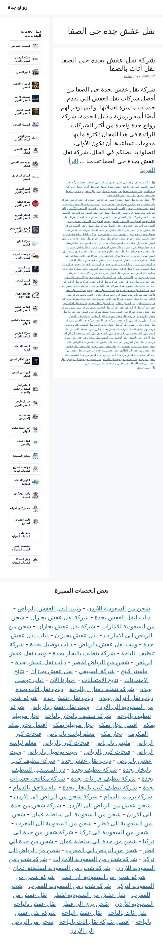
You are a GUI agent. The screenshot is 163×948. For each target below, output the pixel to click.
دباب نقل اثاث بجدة (39, 688)
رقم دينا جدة (123, 255)
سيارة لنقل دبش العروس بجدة (100, 268)
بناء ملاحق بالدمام (35, 787)
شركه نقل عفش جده (114, 324)
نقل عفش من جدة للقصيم (86, 354)
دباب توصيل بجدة (51, 644)
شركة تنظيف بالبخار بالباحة (78, 715)
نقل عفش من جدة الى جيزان (101, 350)
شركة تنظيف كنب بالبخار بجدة (100, 787)
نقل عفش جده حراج (130, 346)
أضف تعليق (143, 367)
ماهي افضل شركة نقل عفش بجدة (123, 329)
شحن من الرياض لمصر (100, 662)
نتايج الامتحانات (100, 679)
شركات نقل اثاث (127, 277)
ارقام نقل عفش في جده (108, 212)
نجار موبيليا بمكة (73, 724)
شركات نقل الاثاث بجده (104, 281)
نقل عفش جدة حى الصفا (80, 191)
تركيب (146, 182)
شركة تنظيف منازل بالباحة (101, 688)
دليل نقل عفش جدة (91, 242)
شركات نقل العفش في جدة (132, 290)
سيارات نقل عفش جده (119, 264)
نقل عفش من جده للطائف (113, 363)
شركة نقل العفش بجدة (104, 307)
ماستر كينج (134, 671)
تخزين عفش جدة (107, 234)
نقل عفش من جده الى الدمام (120, 359)
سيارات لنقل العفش (135, 260)
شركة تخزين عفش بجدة (95, 294)
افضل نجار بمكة (118, 724)
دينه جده (137, 255)
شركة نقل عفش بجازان (59, 617)
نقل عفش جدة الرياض (86, 342)
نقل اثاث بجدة (140, 333)
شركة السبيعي (97, 671)
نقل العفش (135, 337)
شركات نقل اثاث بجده (103, 277)
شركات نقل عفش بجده (101, 290)
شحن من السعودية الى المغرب (54, 823)
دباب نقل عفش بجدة (40, 662)
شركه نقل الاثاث (106, 320)
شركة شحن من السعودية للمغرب (69, 885)
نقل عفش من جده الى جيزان (84, 359)
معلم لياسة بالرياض (71, 733)
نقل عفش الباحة (82, 912)
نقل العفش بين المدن (114, 337)
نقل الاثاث (149, 337)
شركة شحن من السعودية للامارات (95, 858)
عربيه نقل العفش (90, 324)
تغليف (138, 182)
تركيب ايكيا (89, 234)
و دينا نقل (90, 363)
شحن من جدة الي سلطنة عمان (98, 841)
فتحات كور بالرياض (66, 742)
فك (98, 186)
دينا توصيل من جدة (138, 247)
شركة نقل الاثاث (125, 303)
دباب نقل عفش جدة (86, 760)
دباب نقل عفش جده (68, 697)
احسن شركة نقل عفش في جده (97, 199)
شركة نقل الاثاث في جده (134, 307)
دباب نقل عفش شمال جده (119, 242)
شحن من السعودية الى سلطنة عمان (76, 814)
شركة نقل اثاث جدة (92, 298)
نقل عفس (106, 342)
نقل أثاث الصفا (85, 186)
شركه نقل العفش (84, 320)
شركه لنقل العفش (79, 316)
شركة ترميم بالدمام (128, 796)
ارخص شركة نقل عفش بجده (119, 204)
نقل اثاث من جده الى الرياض (79, 333)
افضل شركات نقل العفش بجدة (122, 221)
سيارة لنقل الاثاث (129, 268)
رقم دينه (109, 255)
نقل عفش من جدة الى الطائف (137, 350)
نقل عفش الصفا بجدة (109, 191)
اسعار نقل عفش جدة (97, 217)
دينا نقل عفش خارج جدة (116, 251)
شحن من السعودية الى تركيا (113, 832)
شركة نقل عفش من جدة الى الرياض (113, 316)
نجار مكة (111, 733)
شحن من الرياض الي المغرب (102, 850)
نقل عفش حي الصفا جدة (121, 195)
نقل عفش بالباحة (35, 903)
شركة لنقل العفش (136, 298)
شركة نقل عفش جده (89, 311)
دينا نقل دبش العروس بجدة (109, 247)
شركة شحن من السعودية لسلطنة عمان (61, 867)
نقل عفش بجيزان (76, 635)
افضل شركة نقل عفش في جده (117, 230)
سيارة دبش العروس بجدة (89, 264)
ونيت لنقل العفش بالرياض (49, 608)
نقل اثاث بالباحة (127, 912)
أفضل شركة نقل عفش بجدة (133, 199)
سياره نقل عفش (119, 272)
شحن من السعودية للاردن (118, 608)
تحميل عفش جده (145, 234)
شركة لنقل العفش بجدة (94, 182)
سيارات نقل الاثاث (80, 260)
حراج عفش (126, 238)
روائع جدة (17, 7)
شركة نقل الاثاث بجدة (101, 303)
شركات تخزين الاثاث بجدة (93, 272)
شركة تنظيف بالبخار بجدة (84, 653)
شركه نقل (149, 320)
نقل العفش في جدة (88, 337)
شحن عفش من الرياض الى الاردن (109, 805)
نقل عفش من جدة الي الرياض (121, 354)
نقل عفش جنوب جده (104, 346)
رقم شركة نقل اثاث (91, 255)
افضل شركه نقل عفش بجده (81, 230)
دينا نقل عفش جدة (81, 247)
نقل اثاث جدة (123, 333)
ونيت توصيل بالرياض (52, 751)
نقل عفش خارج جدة (78, 346)
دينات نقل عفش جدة (88, 251)
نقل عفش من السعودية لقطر (89, 894)
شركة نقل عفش (79, 307)
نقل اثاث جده (106, 333)
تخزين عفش (126, 234)
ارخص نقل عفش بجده (142, 208)
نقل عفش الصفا (132, 191)
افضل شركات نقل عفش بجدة (85, 221)
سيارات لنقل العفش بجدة (107, 260)
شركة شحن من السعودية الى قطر (103, 876)
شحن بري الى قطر (85, 903)
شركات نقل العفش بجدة (134, 285)
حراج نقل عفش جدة (86, 238)
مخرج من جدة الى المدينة (86, 329)
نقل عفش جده (146, 195)
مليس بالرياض (112, 742)
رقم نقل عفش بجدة (121, 182)
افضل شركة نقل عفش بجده (98, 225)
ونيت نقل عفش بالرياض (107, 644)
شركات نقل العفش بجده (104, 285)
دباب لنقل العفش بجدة (122, 617)
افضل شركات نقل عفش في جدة (135, 225)
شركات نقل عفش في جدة (126, 294)
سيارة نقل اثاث (72, 268)
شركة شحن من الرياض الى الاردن (56, 796)
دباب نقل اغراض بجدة (126, 697)
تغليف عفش (142, 238)
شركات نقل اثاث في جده (134, 281)
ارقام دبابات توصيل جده (113, 208)
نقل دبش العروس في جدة (129, 342)
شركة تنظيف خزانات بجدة (103, 778)
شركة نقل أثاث (115, 298)
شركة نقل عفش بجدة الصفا (117, 186)
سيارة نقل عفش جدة (142, 272)
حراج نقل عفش (109, 238)
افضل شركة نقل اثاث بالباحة (94, 921)
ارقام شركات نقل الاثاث (84, 208)
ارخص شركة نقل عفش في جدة (81, 204)
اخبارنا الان (63, 679)
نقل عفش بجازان (51, 671)
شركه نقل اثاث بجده (129, 320)
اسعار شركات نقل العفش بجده (130, 217)
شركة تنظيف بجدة (94, 769)
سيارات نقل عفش (144, 264)
